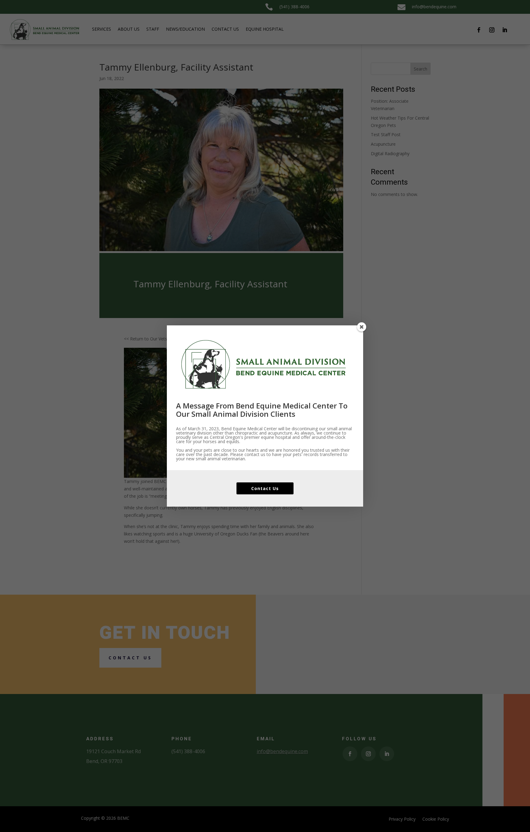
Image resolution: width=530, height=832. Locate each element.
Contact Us (265, 488)
